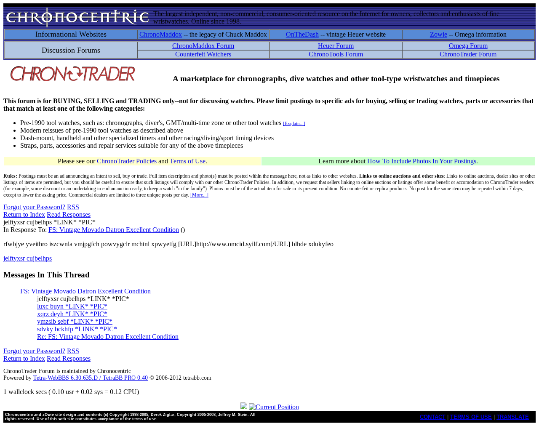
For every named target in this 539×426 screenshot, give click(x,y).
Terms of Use (187, 161)
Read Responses (69, 214)
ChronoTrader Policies (127, 161)
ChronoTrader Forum (468, 54)
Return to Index (24, 214)
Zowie (438, 34)
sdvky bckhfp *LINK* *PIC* (77, 329)
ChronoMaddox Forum (203, 45)
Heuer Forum (336, 45)
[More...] (199, 195)
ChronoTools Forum (336, 54)
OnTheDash (302, 34)
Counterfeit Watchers (203, 54)
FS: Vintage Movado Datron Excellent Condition (113, 229)
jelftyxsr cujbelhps (27, 258)
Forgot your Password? (34, 206)
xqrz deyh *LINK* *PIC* (72, 313)
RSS (73, 206)
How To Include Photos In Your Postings (421, 161)
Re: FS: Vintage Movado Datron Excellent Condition (108, 336)
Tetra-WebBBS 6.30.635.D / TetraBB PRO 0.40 (90, 378)
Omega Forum (468, 45)
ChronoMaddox (160, 34)
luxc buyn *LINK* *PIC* (72, 306)
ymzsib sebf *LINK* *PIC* (74, 321)
